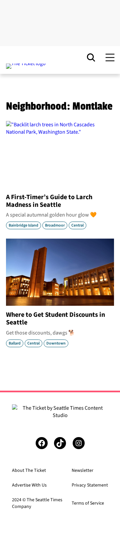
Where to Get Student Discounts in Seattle (55, 318)
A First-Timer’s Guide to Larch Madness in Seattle (49, 201)
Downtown (56, 343)
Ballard (15, 343)
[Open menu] (110, 57)
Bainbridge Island (23, 225)
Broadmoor (55, 225)
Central (77, 225)
